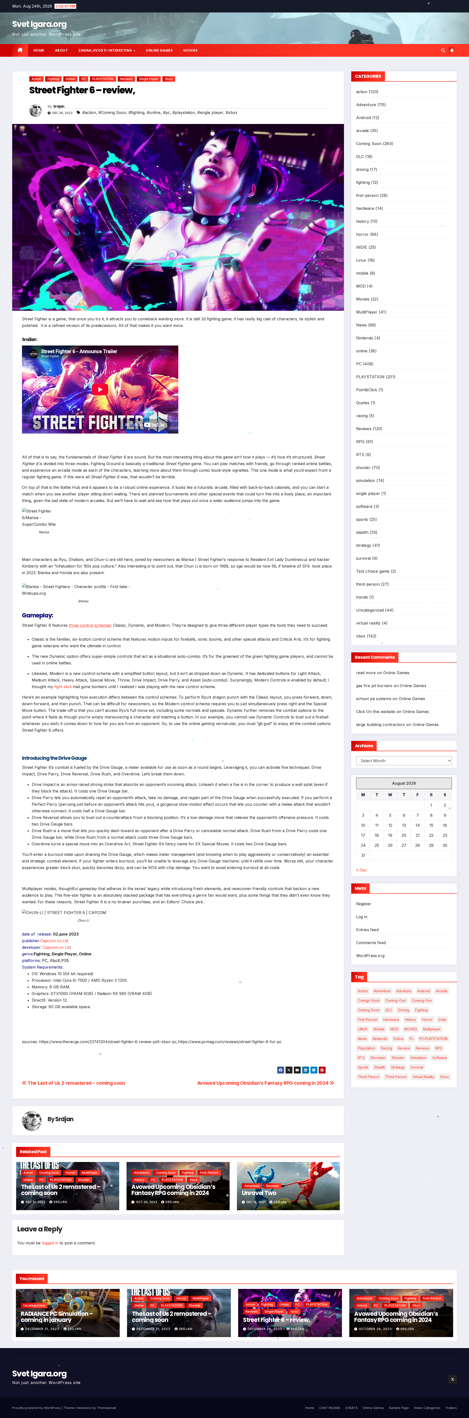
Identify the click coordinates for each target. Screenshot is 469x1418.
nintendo (380, 1039)
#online (153, 112)
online (70, 79)
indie (442, 1019)
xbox (169, 79)
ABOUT (61, 50)
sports (362, 519)
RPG (360, 441)
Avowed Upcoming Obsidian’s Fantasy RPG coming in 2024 (263, 1083)
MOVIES (410, 1029)
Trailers (451, 1408)
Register (364, 903)
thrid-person (396, 1077)
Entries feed (367, 929)
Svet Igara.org (39, 24)
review (404, 1048)
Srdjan (58, 106)
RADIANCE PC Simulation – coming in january (57, 1317)
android (423, 991)
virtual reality (368, 623)
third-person (368, 584)
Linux (361, 260)
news (362, 1039)
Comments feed (371, 942)
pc (411, 1039)
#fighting (136, 112)
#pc (166, 112)
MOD (361, 286)
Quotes (363, 402)
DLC (360, 156)
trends (362, 597)
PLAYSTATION (103, 79)
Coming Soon (49, 1172)
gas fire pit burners (374, 685)
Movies (190, 50)
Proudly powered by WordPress (37, 1408)
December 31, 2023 (42, 1329)
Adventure (141, 1172)
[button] (443, 50)
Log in (362, 916)
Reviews (126, 79)
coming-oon (395, 1000)
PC (84, 79)
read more (366, 672)
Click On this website (375, 711)
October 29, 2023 (376, 1329)
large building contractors (380, 724)
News (361, 325)
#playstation (183, 112)
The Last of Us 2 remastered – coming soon (76, 1083)
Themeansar (106, 1408)
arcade (362, 130)
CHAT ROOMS (329, 1408)
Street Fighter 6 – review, (276, 1320)
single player (148, 79)
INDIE (361, 247)
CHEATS (351, 1408)
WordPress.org (370, 955)
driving (362, 169)
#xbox (231, 112)
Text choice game (373, 571)
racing (362, 415)
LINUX (363, 1029)
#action (89, 112)
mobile (362, 273)
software (364, 506)
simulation (365, 480)
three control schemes (90, 625)
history (139, 1180)
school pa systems (373, 698)
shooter (84, 1180)
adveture (403, 991)
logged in (50, 1242)
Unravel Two (259, 1193)
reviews (422, 1048)
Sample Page (399, 1408)
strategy (364, 545)
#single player (210, 112)
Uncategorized (370, 610)
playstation (366, 1048)
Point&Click (366, 389)
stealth (362, 532)
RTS (360, 454)
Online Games (159, 50)
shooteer (378, 1058)
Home (38, 50)
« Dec (361, 870)
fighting (53, 79)
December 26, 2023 (265, 1329)
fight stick (63, 686)
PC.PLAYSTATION (433, 1039)
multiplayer (432, 1029)
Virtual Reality (423, 1077)
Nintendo (364, 337)
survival (363, 558)
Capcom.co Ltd (57, 947)
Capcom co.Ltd (54, 940)
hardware (365, 208)
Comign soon (369, 1000)
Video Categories (427, 1408)
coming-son (422, 1000)
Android (363, 117)
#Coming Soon (112, 112)
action (36, 79)
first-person (209, 1172)
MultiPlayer (90, 1172)
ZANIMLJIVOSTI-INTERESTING (105, 50)
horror (70, 1172)
